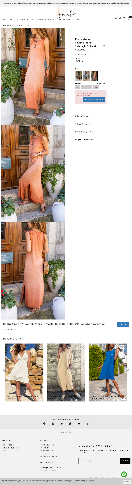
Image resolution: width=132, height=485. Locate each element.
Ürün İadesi (46, 451)
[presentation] (4, 370)
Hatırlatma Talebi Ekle (94, 99)
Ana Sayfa (7, 25)
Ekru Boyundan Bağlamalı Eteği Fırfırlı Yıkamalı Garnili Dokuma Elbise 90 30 (22, 396)
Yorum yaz (123, 324)
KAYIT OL (125, 461)
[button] (90, 115)
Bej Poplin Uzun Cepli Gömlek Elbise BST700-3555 (63, 396)
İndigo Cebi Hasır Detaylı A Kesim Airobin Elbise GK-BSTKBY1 (107, 396)
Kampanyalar (47, 445)
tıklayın (91, 481)
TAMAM (126, 481)
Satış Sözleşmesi (11, 448)
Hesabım (44, 448)
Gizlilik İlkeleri (10, 451)
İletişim (44, 454)
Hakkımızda (8, 445)
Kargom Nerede (48, 456)
